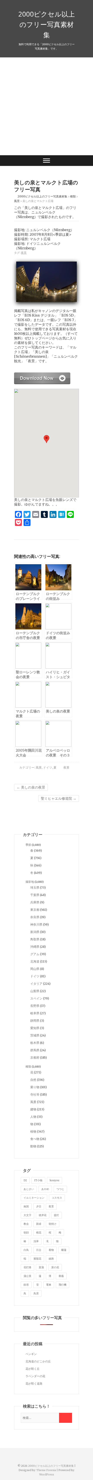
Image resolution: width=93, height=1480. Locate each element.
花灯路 (27, 1267)
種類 (28, 1066)
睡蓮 (63, 1249)
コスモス (57, 1197)
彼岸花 (42, 1215)
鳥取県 (34, 939)
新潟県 (34, 932)
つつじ (60, 1189)
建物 (33, 1109)
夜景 (24, 253)
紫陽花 (37, 1258)
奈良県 (34, 917)
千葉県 (34, 895)
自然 (33, 1080)
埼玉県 (34, 887)
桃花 (38, 1232)
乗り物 (34, 1087)
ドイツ (47, 767)
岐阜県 (34, 1013)
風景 (39, 767)
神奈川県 (36, 924)
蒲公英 (27, 1276)
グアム (34, 954)
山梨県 (34, 991)
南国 (26, 1206)
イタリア (36, 984)
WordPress (46, 1474)
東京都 (34, 910)
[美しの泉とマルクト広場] (42, 375)
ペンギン (31, 1354)
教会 (26, 1223)
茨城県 (34, 1035)
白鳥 (26, 1249)
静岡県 (34, 1021)
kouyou (54, 1180)
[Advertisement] (46, 106)
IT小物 (38, 1180)
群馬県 (34, 1050)
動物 (33, 1146)
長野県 (34, 1006)
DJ (25, 1180)
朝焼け (52, 1223)
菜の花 (55, 1267)
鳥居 (36, 1293)
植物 (33, 1131)
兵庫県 (34, 902)
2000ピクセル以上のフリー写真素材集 (46, 24)
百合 (38, 1249)
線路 (51, 1258)
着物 (51, 1249)
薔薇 (61, 1276)
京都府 (34, 1058)
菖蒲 (41, 1267)
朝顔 (26, 1232)
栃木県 (34, 1043)
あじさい (29, 1189)
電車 (48, 1284)
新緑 (38, 1223)
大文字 (27, 1215)
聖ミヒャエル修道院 (58, 798)
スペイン (36, 998)
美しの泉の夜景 (31, 787)
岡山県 (34, 969)
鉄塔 (26, 1284)
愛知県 (34, 1028)
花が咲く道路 (34, 1383)
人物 (33, 1117)
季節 (28, 845)
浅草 (36, 1241)
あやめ (45, 1189)
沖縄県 (34, 947)
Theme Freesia (46, 1470)
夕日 (38, 1206)
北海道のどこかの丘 (38, 1361)
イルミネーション (34, 1197)
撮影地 (30, 882)
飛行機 (62, 1284)
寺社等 (34, 1094)
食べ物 (34, 1139)
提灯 (56, 1215)
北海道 (34, 961)
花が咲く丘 (33, 1369)
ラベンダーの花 (35, 1376)
